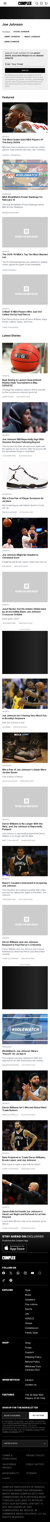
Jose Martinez (9, 456)
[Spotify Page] (10, 1280)
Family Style (31, 1332)
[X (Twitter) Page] (10, 1273)
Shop (28, 1342)
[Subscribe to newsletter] (38, 1415)
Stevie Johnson (21, 32)
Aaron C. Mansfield (11, 155)
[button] (25, 1443)
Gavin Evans (8, 397)
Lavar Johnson (11, 42)
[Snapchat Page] (39, 1273)
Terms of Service (34, 84)
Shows (28, 1323)
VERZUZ (29, 1318)
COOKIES (6, 1478)
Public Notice (35, 1464)
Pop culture (31, 1304)
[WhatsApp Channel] (18, 1273)
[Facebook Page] (3, 1273)
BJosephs (6, 566)
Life (27, 1313)
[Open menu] (5, 3)
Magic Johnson (32, 37)
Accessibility (10, 1473)
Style (27, 1290)
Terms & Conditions (9, 1457)
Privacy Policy (17, 84)
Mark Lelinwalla (10, 1115)
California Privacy (9, 1466)
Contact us (30, 1384)
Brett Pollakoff (10, 840)
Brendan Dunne (9, 512)
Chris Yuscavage (10, 327)
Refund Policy (32, 1361)
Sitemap (31, 1473)
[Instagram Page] (25, 1273)
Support (29, 1352)
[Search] (37, 3)
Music (28, 1294)
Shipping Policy (33, 1357)
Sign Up (25, 70)
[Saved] (41, 3)
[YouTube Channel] (32, 1273)
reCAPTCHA (33, 82)
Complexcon (31, 1328)
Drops (28, 1347)
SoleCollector (9, 781)
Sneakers (6, 194)
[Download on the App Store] (14, 1246)
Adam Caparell (9, 270)
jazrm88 (6, 727)
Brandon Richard (10, 213)
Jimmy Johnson (12, 37)
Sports (5, 137)
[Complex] (25, 3)
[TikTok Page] (3, 1280)
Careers (29, 1380)
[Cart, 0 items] (46, 3)
